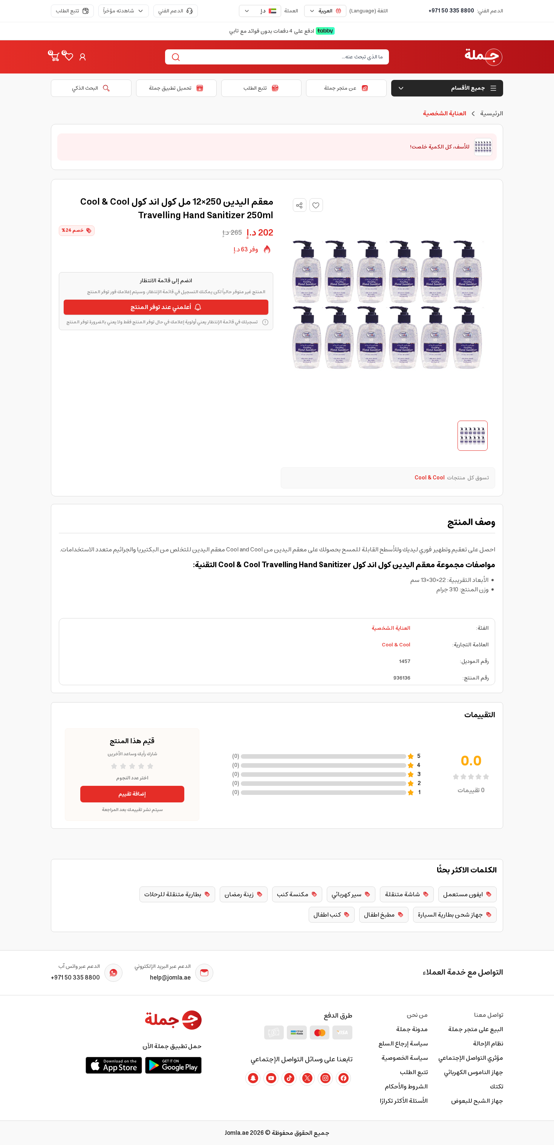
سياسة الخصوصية (404, 1057)
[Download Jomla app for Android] (173, 1065)
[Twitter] (307, 1078)
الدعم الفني (170, 10)
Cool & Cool (396, 644)
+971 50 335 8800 (451, 11)
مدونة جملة (412, 1029)
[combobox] (325, 11)
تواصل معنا (488, 1014)
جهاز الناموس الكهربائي (473, 1072)
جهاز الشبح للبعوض (477, 1100)
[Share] (299, 205)
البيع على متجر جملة (475, 1029)
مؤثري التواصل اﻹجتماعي (470, 1057)
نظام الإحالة (488, 1043)
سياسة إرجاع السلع (403, 1043)
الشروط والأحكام (406, 1086)
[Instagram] (325, 1078)
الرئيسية (491, 113)
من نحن (417, 1014)
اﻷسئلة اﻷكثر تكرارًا (404, 1100)
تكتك (496, 1086)
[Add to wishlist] (316, 205)
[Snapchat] (253, 1078)
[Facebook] (343, 1078)
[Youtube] (271, 1078)
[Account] (82, 56)
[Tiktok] (289, 1078)
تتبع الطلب (67, 10)
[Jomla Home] (483, 56)
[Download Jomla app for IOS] (114, 1065)
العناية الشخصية (391, 628)
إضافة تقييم (132, 794)
